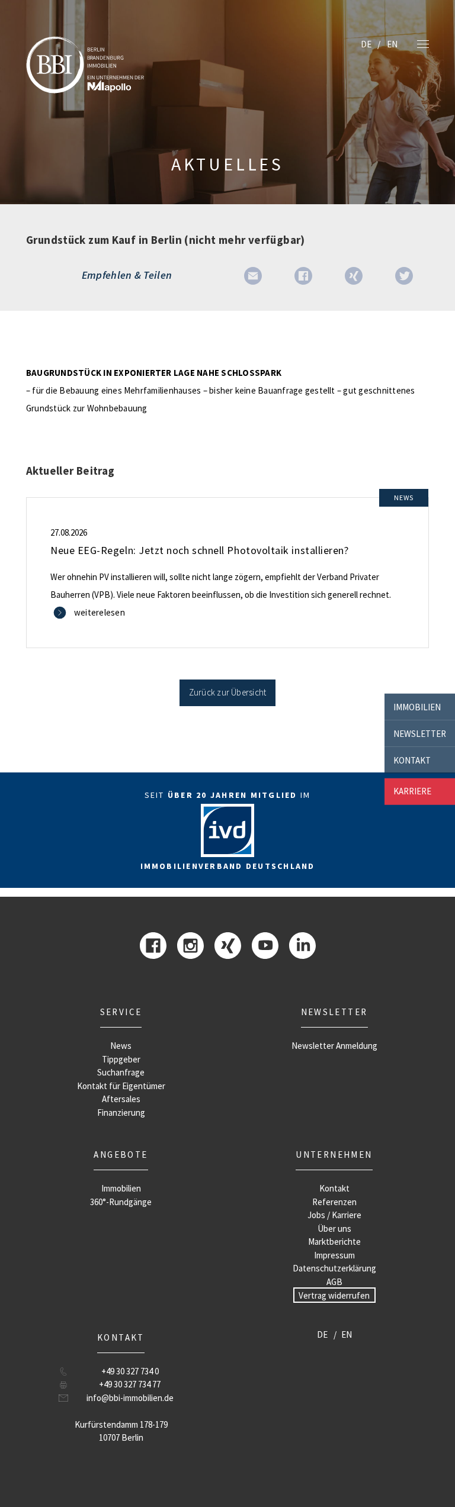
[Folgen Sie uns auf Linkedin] (302, 945)
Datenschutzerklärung (334, 1268)
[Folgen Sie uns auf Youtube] (265, 945)
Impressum (334, 1255)
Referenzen (334, 1201)
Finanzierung (121, 1112)
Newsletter (419, 733)
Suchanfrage (121, 1072)
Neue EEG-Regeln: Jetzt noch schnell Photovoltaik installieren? (199, 550)
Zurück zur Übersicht (228, 692)
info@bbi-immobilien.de (130, 1397)
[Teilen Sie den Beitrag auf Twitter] (404, 275)
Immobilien (417, 706)
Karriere (412, 791)
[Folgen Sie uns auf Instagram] (190, 945)
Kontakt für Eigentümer (121, 1085)
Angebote (121, 1154)
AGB (334, 1281)
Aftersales (121, 1099)
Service (121, 1011)
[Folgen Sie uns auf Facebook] (153, 945)
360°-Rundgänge (121, 1201)
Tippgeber (121, 1059)
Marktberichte (334, 1241)
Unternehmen (334, 1154)
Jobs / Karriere (334, 1215)
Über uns (334, 1228)
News (121, 1045)
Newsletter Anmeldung (334, 1045)
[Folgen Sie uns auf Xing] (227, 945)
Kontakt (412, 759)
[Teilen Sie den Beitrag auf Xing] (354, 275)
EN (392, 44)
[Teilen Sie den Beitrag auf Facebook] (303, 275)
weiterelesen (99, 612)
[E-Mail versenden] (253, 275)
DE (366, 44)
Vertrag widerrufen (334, 1294)
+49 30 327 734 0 (130, 1371)
